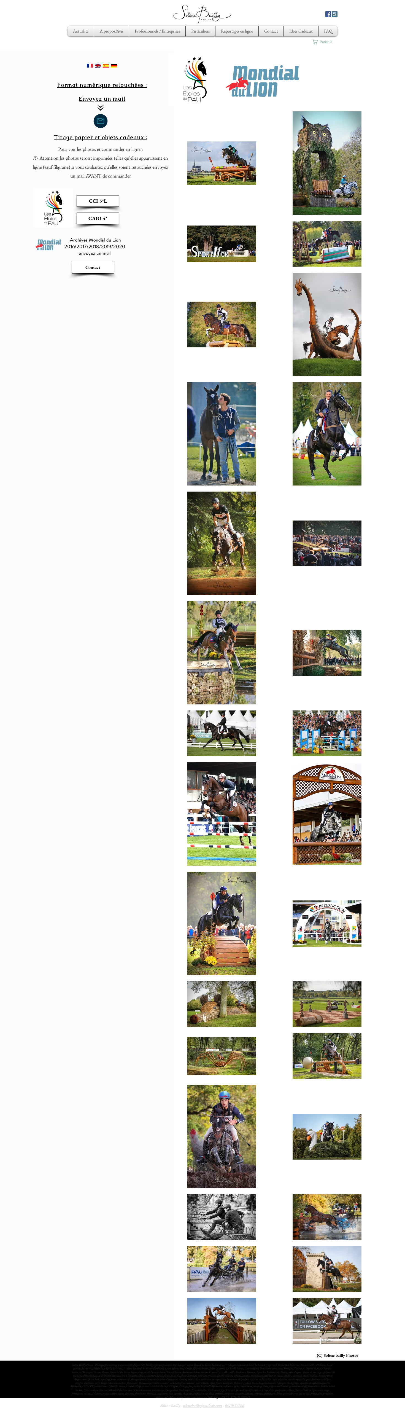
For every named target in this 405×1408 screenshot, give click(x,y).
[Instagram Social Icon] (334, 14)
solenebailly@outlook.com (202, 1405)
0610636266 (234, 1405)
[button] (324, 41)
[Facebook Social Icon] (328, 14)
